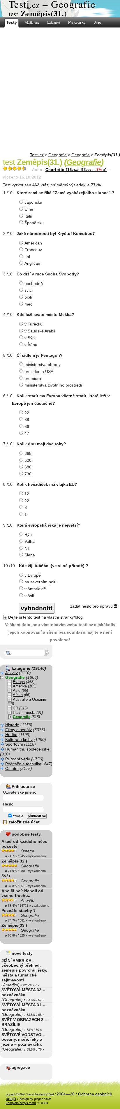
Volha (29, 541)
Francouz (33, 249)
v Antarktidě (35, 588)
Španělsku (34, 222)
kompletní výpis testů (21, 1103)
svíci (28, 290)
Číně (28, 209)
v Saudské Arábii (39, 331)
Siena (29, 555)
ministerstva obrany (42, 364)
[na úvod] (60, 8)
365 (27, 453)
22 (26, 413)
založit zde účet (24, 822)
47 (26, 433)
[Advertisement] (60, 90)
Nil (26, 548)
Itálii (28, 216)
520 (27, 460)
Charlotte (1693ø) (76, 170)
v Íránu (30, 344)
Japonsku (33, 202)
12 (26, 494)
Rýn (28, 534)
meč (28, 304)
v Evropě (32, 575)
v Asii (29, 595)
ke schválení (40, 1094)
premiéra (32, 378)
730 (27, 474)
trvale (18, 816)
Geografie (57, 154)
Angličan (32, 263)
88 (26, 419)
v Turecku (33, 324)
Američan (33, 243)
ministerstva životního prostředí (53, 385)
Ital (27, 256)
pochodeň (33, 283)
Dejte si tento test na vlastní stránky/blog (45, 617)
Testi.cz (37, 154)
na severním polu (40, 582)
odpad (15, 1094)
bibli (28, 297)
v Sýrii (30, 337)
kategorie (21, 668)
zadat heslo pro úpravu (92, 606)
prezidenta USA (38, 371)
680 (27, 467)
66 (26, 426)
